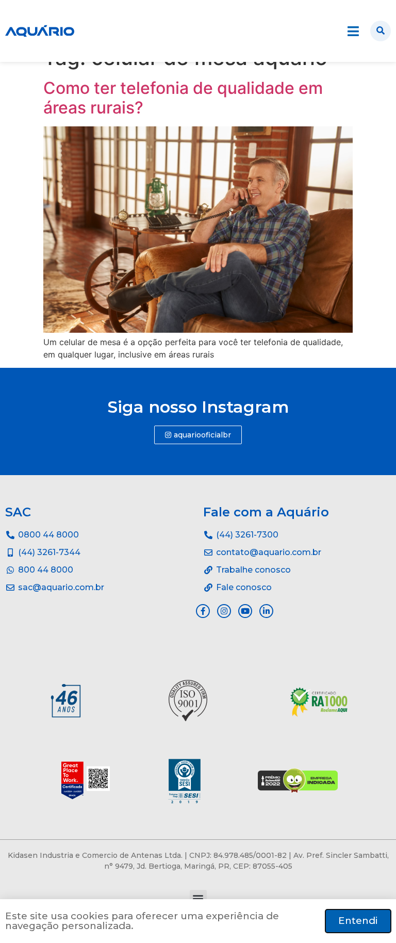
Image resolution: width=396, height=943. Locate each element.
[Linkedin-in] (266, 611)
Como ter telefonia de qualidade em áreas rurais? (183, 98)
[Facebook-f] (203, 611)
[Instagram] (224, 611)
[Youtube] (245, 611)
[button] (198, 898)
